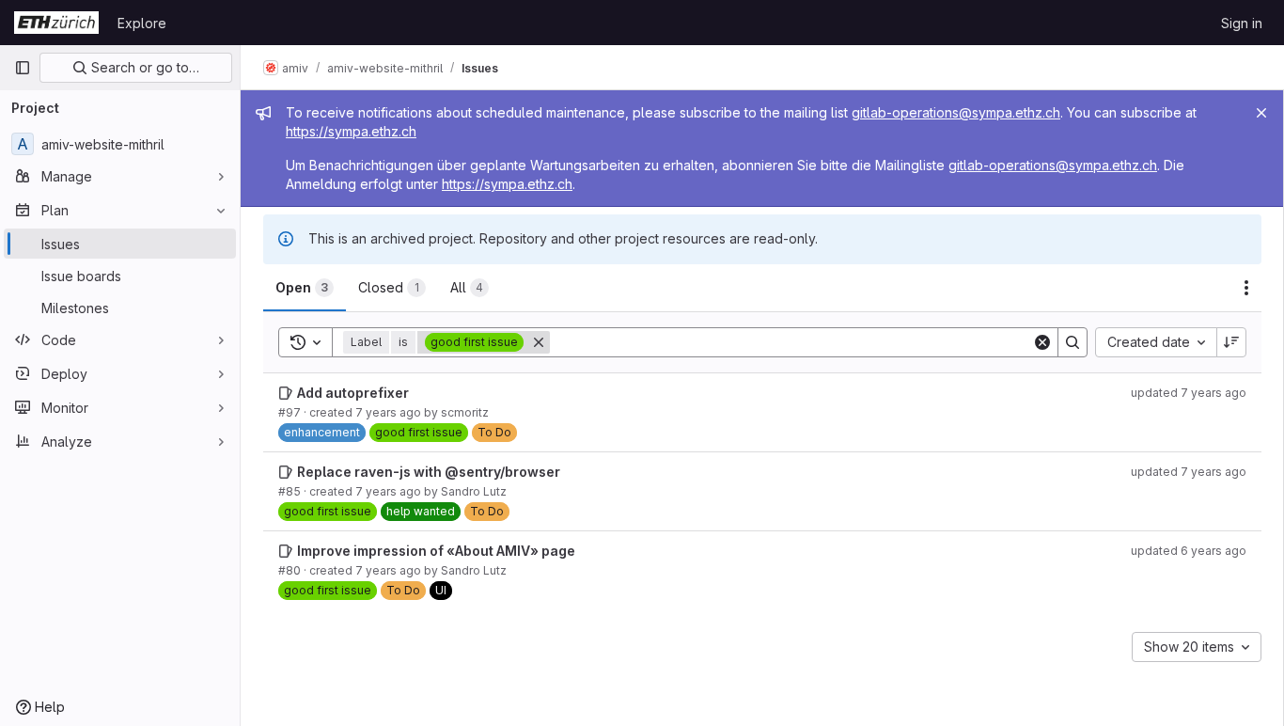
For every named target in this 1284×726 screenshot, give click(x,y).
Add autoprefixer (353, 393)
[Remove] (538, 342)
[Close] (1261, 113)
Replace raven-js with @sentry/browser (428, 472)
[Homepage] (56, 23)
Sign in (1241, 23)
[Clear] (1042, 342)
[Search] (1072, 342)
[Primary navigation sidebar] (23, 68)
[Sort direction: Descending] (1231, 342)
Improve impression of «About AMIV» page (436, 551)
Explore (141, 23)
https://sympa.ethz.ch (351, 131)
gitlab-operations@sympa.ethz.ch (956, 112)
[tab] (304, 287)
